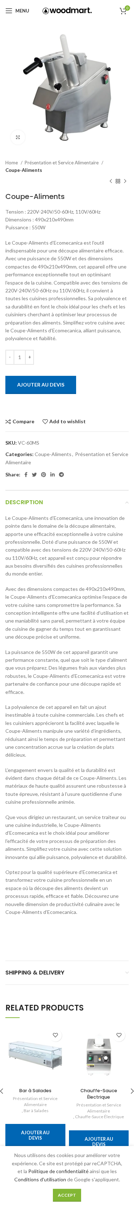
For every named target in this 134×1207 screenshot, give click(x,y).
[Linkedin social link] (52, 474)
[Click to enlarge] (18, 137)
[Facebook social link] (26, 474)
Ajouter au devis (40, 385)
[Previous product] (110, 181)
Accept (67, 1195)
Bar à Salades (35, 1091)
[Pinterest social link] (43, 474)
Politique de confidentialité (58, 1171)
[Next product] (125, 181)
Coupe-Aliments (23, 170)
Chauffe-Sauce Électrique (98, 1094)
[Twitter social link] (34, 474)
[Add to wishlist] (55, 1035)
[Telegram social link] (61, 474)
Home (12, 162)
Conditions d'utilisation (40, 1179)
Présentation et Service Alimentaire (62, 162)
